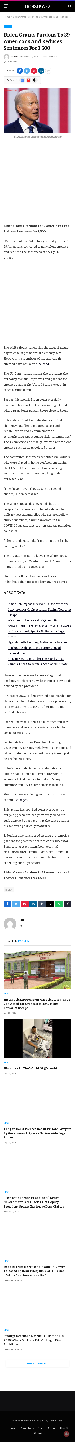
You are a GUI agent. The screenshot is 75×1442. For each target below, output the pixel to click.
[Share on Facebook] (20, 71)
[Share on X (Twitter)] (27, 71)
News (8, 26)
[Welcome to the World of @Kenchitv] (37, 1038)
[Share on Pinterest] (34, 71)
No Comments (50, 56)
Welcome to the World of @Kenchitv (33, 620)
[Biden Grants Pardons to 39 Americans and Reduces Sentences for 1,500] (37, 110)
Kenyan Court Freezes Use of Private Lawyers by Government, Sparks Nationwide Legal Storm (39, 631)
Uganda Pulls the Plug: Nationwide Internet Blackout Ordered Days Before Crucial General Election (38, 647)
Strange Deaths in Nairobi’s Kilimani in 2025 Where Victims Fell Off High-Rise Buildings (34, 1340)
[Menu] (6, 6)
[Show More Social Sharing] (48, 71)
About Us (64, 1428)
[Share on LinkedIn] (41, 71)
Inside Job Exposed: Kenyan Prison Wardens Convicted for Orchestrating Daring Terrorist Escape (39, 609)
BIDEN (8, 889)
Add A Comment (37, 1363)
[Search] (69, 6)
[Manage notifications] (66, 1434)
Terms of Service (46, 1428)
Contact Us (40, 1432)
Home (7, 16)
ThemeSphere (55, 1420)
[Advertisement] (37, 184)
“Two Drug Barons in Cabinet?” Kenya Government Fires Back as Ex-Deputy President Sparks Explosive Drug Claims (34, 1202)
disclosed (42, 364)
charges (21, 800)
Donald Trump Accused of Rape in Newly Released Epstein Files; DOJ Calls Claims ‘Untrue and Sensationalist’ (34, 1271)
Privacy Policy (27, 1428)
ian (16, 56)
